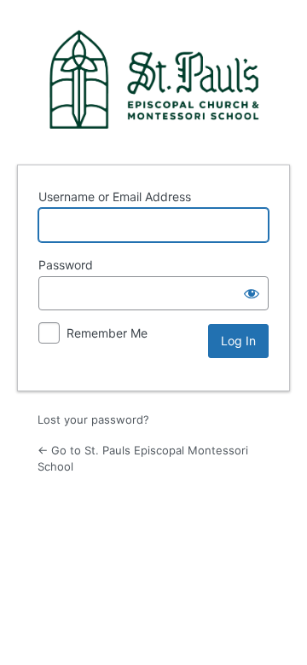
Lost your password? (93, 419)
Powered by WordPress (153, 79)
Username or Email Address (114, 196)
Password (65, 264)
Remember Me (107, 333)
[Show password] (252, 293)
